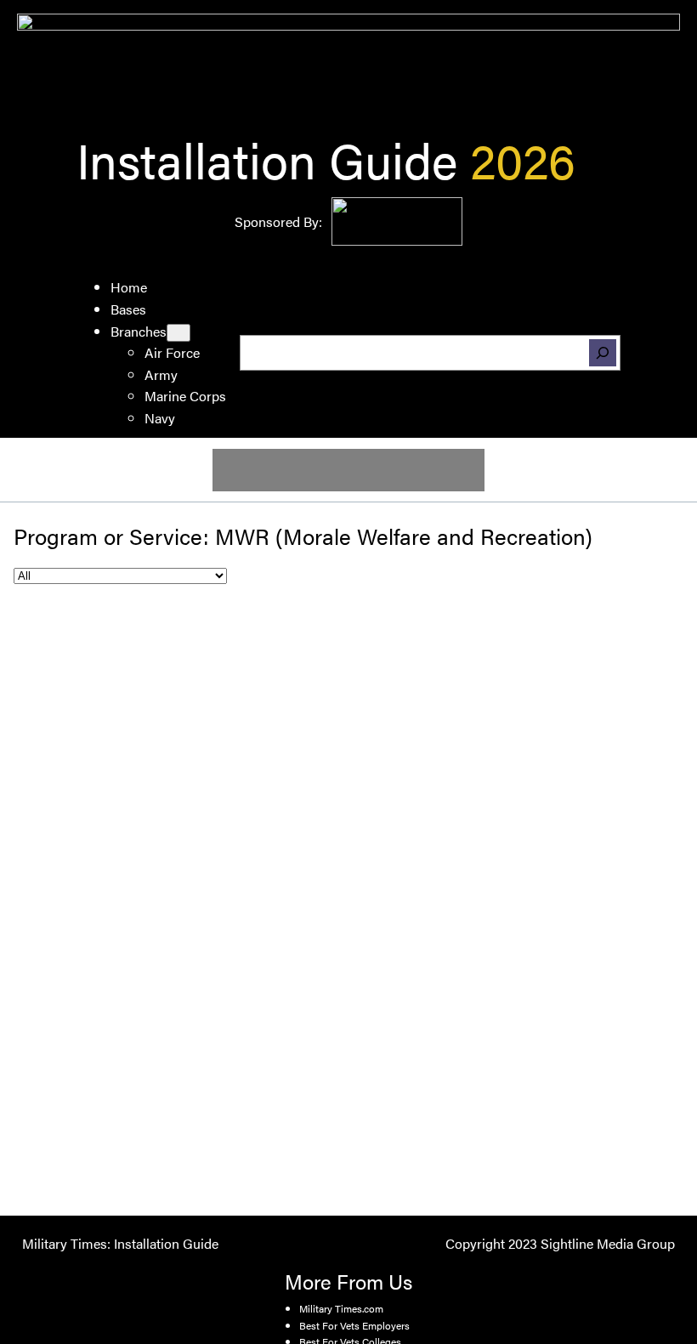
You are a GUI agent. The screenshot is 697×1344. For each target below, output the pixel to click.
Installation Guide (266, 158)
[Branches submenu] (178, 333)
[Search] (602, 352)
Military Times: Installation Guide (120, 1243)
